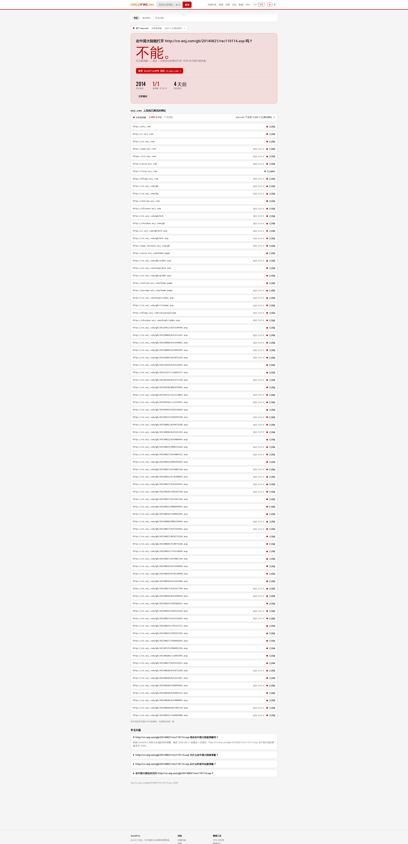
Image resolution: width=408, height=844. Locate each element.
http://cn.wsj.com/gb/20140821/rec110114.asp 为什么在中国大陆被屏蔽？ (177, 754)
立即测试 (142, 96)
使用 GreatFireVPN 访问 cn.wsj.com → (159, 70)
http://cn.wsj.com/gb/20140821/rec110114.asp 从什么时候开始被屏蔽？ (175, 763)
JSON (175, 782)
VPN (248, 4)
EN (255, 4)
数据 (241, 4)
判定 (136, 17)
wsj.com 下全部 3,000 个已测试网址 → (255, 117)
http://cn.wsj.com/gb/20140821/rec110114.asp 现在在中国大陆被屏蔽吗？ (177, 737)
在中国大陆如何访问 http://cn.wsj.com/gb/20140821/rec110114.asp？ (174, 773)
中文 (261, 4)
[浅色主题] (269, 5)
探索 (221, 4)
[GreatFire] (142, 5)
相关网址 (146, 17)
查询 (187, 4)
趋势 (228, 4)
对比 (234, 4)
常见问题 (159, 17)
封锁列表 (212, 4)
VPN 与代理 (218, 840)
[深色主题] (275, 5)
